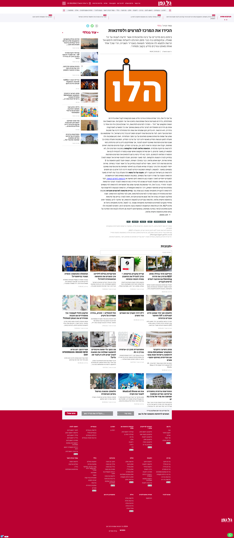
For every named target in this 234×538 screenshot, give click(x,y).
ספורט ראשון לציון (72, 440)
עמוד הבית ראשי (109, 10)
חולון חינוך (130, 464)
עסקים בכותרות (160, 222)
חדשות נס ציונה (110, 476)
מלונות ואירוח (92, 464)
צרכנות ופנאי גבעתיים (89, 438)
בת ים (141, 10)
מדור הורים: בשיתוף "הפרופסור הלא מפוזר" (89, 468)
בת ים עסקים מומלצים (163, 472)
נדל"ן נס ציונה (110, 467)
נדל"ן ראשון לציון (72, 438)
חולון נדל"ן (130, 469)
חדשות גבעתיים (91, 430)
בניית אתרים (113, 531)
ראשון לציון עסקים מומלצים (72, 444)
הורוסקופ (149, 498)
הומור (94, 475)
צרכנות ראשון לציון (72, 451)
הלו (128, 222)
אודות (105, 3)
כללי (117, 10)
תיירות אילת (129, 506)
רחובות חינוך (148, 462)
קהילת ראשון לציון (127, 432)
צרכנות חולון (129, 479)
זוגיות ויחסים (92, 480)
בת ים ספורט (166, 469)
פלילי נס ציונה (110, 464)
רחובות (135, 10)
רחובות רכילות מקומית (147, 475)
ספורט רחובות (147, 472)
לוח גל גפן (120, 3)
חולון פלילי (130, 467)
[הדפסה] (87, 25)
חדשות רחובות (147, 464)
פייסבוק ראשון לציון (146, 432)
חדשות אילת (129, 498)
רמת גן (164, 10)
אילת (76, 10)
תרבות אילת (129, 503)
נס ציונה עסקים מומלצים (110, 482)
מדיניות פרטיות (97, 3)
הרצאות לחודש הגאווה (116, 178)
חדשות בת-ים (165, 479)
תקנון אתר (112, 3)
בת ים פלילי (166, 464)
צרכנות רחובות (147, 483)
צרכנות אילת (129, 501)
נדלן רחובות (148, 469)
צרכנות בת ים (166, 477)
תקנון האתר (166, 433)
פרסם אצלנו (129, 3)
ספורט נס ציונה (110, 469)
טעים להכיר (98, 10)
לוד (132, 447)
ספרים (94, 488)
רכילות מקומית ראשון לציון (71, 448)
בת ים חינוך (166, 462)
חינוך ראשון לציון (72, 430)
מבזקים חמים (225, 16)
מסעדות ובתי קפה (90, 478)
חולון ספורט (129, 472)
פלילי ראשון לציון (72, 435)
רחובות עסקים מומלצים (147, 479)
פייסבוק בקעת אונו (146, 434)
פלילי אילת (130, 508)
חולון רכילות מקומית (126, 477)
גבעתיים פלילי (91, 433)
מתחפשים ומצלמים (71, 469)
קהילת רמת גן (128, 434)
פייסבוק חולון (148, 439)
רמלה (131, 445)
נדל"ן (76, 467)
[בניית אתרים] (122, 531)
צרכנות (143, 222)
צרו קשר (137, 3)
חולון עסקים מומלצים (126, 474)
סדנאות (135, 222)
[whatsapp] (92, 25)
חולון (129, 10)
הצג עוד (168, 443)
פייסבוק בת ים (147, 445)
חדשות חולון (129, 462)
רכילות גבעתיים (91, 435)
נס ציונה (123, 10)
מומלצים (93, 473)
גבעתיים (157, 10)
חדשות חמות (73, 462)
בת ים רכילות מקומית (163, 474)
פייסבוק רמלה (147, 442)
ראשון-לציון (149, 10)
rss (169, 430)
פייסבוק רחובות (147, 437)
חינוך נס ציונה (110, 462)
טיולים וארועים (73, 464)
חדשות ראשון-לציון (71, 433)
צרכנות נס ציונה (109, 479)
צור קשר (167, 438)
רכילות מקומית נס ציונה (109, 472)
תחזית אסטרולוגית (86, 10)
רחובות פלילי (148, 467)
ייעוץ (150, 222)
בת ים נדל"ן (166, 467)
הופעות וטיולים (91, 462)
